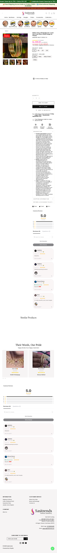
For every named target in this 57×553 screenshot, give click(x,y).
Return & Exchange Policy (43, 202)
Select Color (38, 54)
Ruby (40, 56)
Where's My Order (33, 499)
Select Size (37, 48)
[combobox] (52, 237)
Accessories (39, 17)
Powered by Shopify (8, 548)
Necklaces (12, 17)
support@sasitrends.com (48, 528)
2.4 (34, 50)
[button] (38, 40)
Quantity (35, 95)
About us (5, 512)
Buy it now (43, 106)
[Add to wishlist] (3, 322)
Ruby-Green (47, 56)
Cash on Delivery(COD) (8, 501)
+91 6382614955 (50, 526)
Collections (48, 17)
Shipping (41, 45)
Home (6, 17)
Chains (32, 17)
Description (38, 131)
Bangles (26, 17)
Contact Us (32, 503)
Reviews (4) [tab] (36, 231)
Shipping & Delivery (7, 499)
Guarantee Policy (7, 503)
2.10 (47, 50)
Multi (34, 56)
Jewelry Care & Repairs (8, 505)
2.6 (38, 50)
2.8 (42, 50)
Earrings (19, 17)
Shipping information (41, 199)
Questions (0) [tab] (46, 231)
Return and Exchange (34, 501)
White (35, 60)
